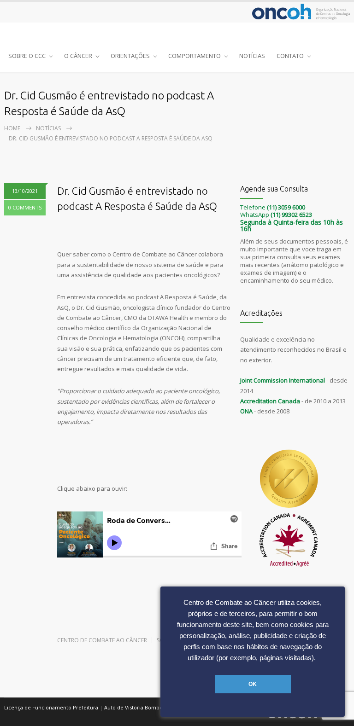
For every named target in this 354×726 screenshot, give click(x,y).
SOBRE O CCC (27, 56)
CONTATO (290, 56)
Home (12, 128)
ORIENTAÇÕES (130, 56)
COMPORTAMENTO (194, 56)
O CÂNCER (78, 56)
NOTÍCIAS (252, 56)
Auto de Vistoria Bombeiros (138, 707)
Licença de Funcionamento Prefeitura (51, 707)
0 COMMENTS (24, 207)
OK (252, 684)
